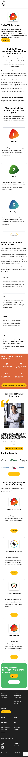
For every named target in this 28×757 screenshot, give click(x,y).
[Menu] (20, 4)
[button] (2, 421)
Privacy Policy (4, 752)
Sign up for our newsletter (7, 738)
